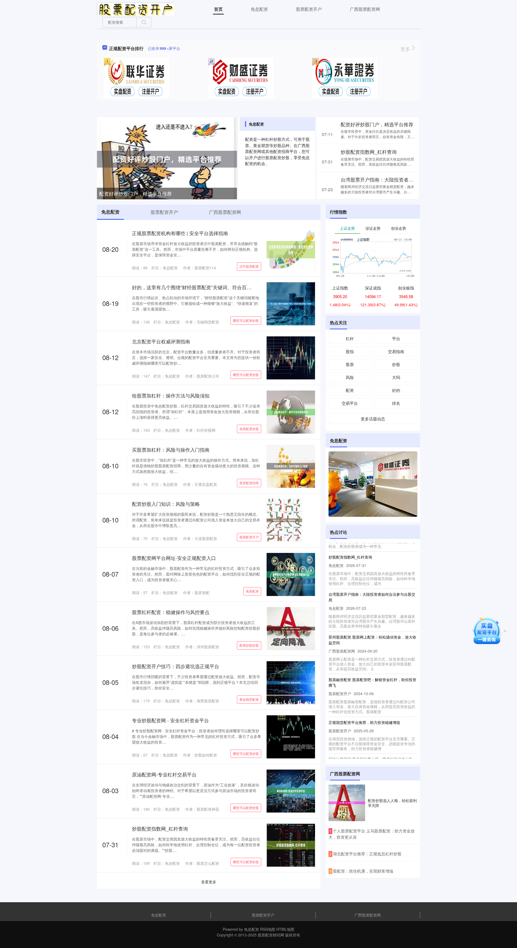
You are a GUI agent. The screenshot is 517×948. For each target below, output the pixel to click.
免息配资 (259, 9)
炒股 (396, 364)
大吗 (396, 377)
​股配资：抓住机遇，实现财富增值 (363, 871)
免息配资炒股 (249, 428)
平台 (396, 338)
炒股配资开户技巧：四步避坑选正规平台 (175, 666)
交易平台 (350, 403)
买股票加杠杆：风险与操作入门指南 (170, 449)
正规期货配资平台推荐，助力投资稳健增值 (364, 709)
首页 (218, 9)
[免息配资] (135, 8)
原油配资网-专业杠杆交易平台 (164, 774)
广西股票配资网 (365, 9)
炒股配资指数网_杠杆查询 (369, 151)
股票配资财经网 (271, 934)
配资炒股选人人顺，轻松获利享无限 (392, 803)
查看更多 (208, 881)
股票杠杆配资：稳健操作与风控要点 (170, 611)
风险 (350, 377)
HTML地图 (285, 929)
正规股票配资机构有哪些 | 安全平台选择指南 (180, 232)
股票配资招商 (249, 482)
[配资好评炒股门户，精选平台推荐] (167, 158)
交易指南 (396, 351)
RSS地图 (267, 929)
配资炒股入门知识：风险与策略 (166, 503)
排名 (396, 403)
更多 (405, 48)
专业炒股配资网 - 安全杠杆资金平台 (170, 720)
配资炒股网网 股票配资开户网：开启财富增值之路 (371, 746)
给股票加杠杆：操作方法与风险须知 (170, 395)
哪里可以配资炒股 (246, 320)
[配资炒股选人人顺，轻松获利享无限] (347, 803)
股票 (350, 364)
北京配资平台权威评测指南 (161, 341)
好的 (396, 390)
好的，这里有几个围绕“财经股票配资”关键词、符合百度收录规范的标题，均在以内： (223, 287)
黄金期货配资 (249, 699)
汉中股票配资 (249, 266)
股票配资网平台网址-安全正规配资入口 (174, 557)
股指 (350, 351)
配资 (350, 390)
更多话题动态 (373, 418)
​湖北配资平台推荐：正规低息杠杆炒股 (367, 853)
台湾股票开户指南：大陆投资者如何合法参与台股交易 (399, 179)
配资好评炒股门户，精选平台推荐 (135, 193)
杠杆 (350, 338)
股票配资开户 (309, 9)
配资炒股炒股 (249, 645)
